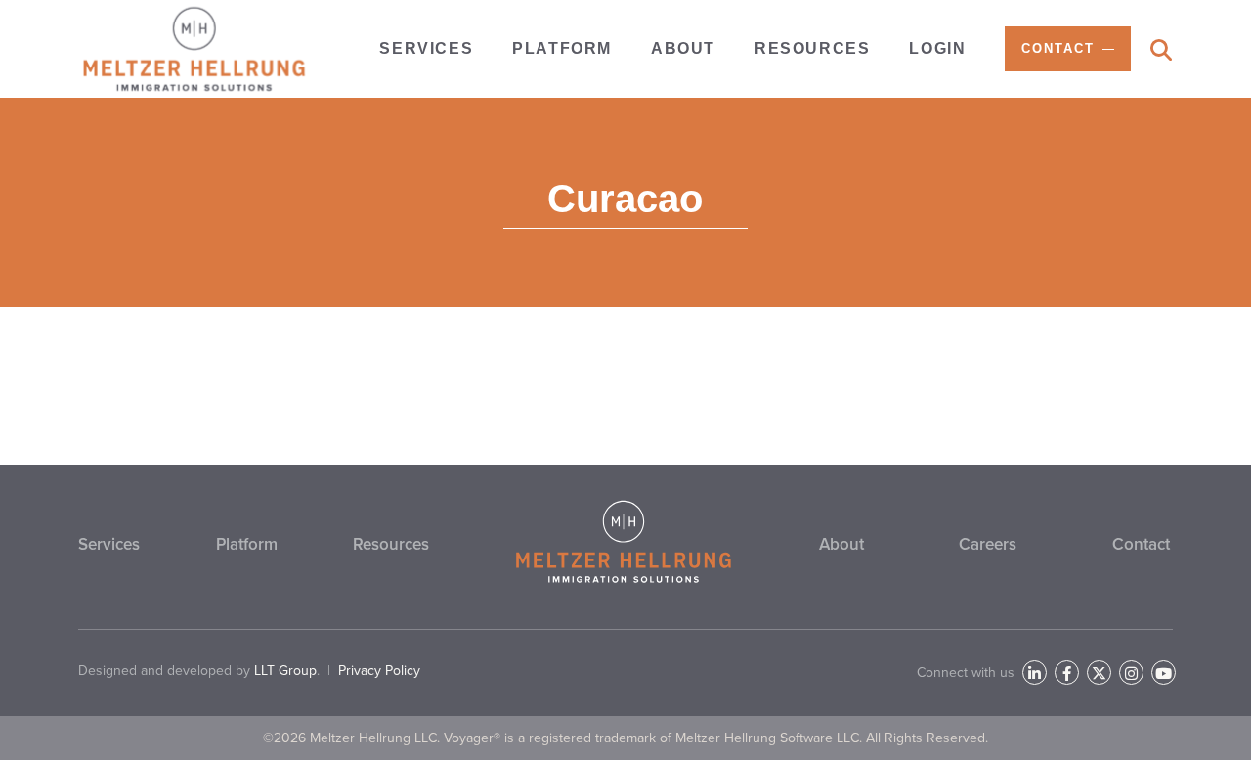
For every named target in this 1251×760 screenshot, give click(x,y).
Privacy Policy (379, 670)
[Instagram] (1131, 672)
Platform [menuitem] (562, 48)
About (841, 544)
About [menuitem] (683, 48)
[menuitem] (1068, 48)
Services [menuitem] (426, 48)
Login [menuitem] (937, 48)
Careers (987, 544)
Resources (391, 544)
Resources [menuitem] (812, 48)
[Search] (1161, 50)
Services (109, 544)
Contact (1141, 544)
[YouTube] (1163, 672)
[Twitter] (1099, 672)
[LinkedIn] (1034, 672)
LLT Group (285, 670)
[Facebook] (1067, 672)
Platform (247, 544)
